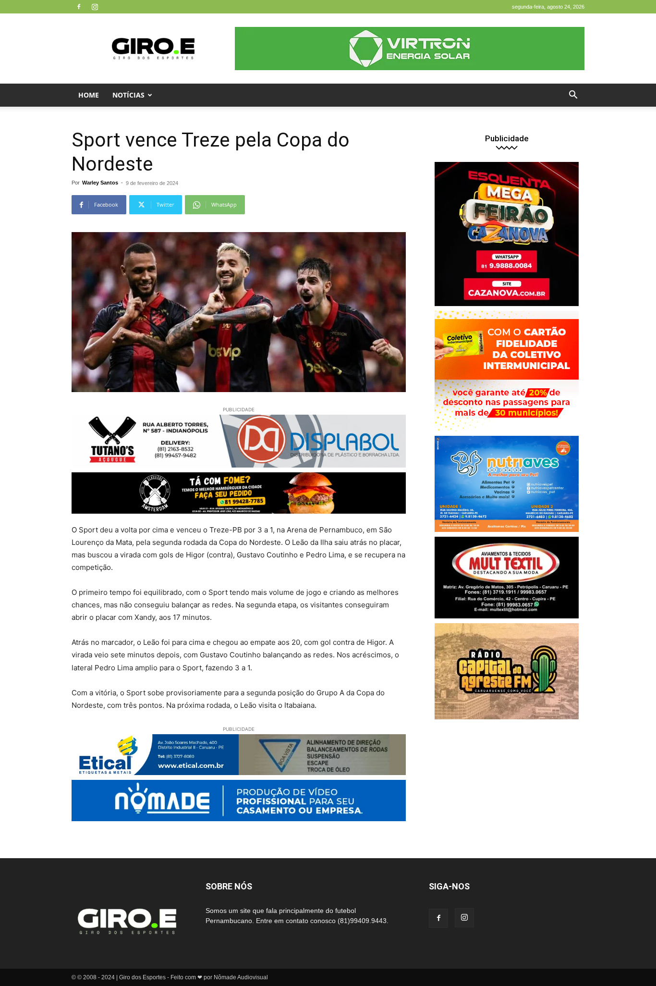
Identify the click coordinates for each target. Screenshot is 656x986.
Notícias (128, 94)
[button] (572, 95)
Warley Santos (100, 182)
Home (88, 94)
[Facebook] (79, 6)
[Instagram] (94, 6)
